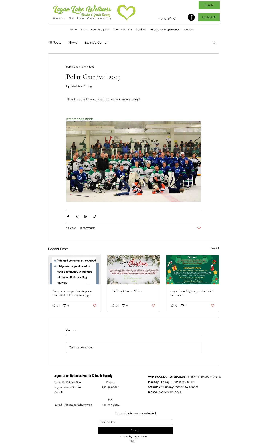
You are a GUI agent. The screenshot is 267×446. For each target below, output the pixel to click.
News (72, 42)
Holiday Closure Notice (127, 291)
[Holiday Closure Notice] (133, 269)
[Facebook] (191, 17)
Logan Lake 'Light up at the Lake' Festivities (192, 293)
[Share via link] (94, 216)
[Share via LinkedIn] (86, 216)
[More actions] (198, 66)
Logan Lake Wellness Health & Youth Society (83, 375)
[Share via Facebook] (68, 216)
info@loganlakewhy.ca (78, 404)
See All (215, 248)
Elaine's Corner (96, 42)
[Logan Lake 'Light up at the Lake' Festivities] (192, 269)
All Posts (54, 42)
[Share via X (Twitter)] (77, 216)
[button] (100, 30)
